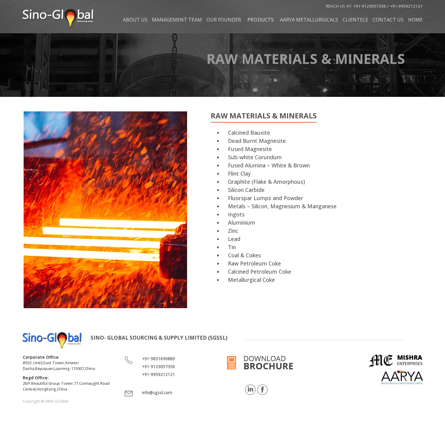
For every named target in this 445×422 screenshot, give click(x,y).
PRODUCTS (260, 19)
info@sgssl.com (157, 392)
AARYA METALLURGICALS (309, 19)
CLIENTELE (355, 19)
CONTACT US (388, 19)
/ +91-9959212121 (405, 6)
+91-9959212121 (158, 374)
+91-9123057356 (370, 6)
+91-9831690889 (158, 358)
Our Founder (223, 19)
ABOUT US (135, 19)
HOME (415, 19)
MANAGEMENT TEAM (177, 19)
